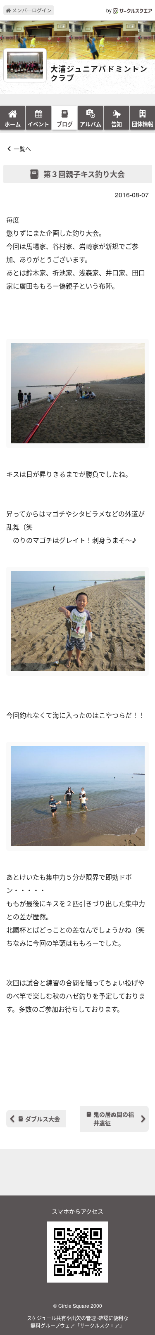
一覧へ (22, 148)
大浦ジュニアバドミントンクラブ (99, 74)
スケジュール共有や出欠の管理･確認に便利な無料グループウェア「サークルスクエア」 (77, 1321)
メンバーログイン (31, 10)
